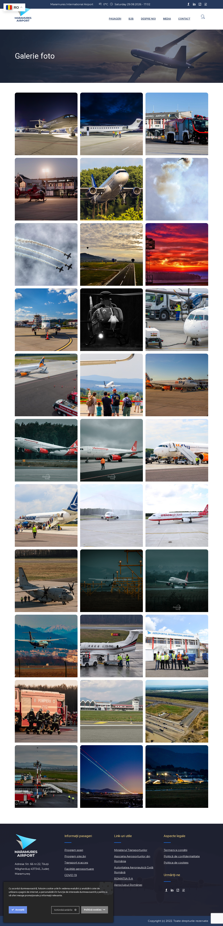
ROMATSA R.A (123, 878)
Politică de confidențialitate (182, 856)
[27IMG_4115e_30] (46, 515)
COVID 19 (70, 875)
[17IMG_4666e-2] (111, 189)
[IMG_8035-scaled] (111, 515)
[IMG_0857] (111, 450)
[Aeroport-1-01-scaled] (46, 254)
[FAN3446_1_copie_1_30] (176, 254)
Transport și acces (76, 862)
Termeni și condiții (175, 850)
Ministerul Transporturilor (130, 850)
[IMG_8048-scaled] (176, 515)
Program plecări (75, 856)
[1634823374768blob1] (111, 319)
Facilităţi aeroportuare (79, 868)
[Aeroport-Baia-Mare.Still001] (176, 711)
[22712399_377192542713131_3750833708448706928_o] (111, 254)
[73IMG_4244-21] (111, 776)
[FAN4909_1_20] (46, 776)
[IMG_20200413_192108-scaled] (111, 711)
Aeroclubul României (128, 884)
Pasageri (115, 18)
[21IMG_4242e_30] (111, 385)
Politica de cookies (176, 862)
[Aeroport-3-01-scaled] (176, 189)
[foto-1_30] (46, 580)
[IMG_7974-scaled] (176, 646)
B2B (131, 18)
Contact (184, 18)
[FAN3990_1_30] (111, 646)
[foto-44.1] (46, 189)
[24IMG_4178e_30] (176, 450)
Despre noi (148, 18)
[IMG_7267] (176, 124)
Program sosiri (73, 850)
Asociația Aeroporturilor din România (132, 859)
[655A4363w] (111, 124)
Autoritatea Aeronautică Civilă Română (133, 870)
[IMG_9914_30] (176, 385)
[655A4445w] (46, 124)
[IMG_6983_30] (111, 580)
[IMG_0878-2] (46, 450)
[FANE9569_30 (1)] (176, 319)
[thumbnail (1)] (46, 646)
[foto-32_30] (46, 711)
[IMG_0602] (176, 580)
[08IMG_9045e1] (176, 776)
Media (167, 18)
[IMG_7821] (46, 319)
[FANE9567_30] (46, 385)
